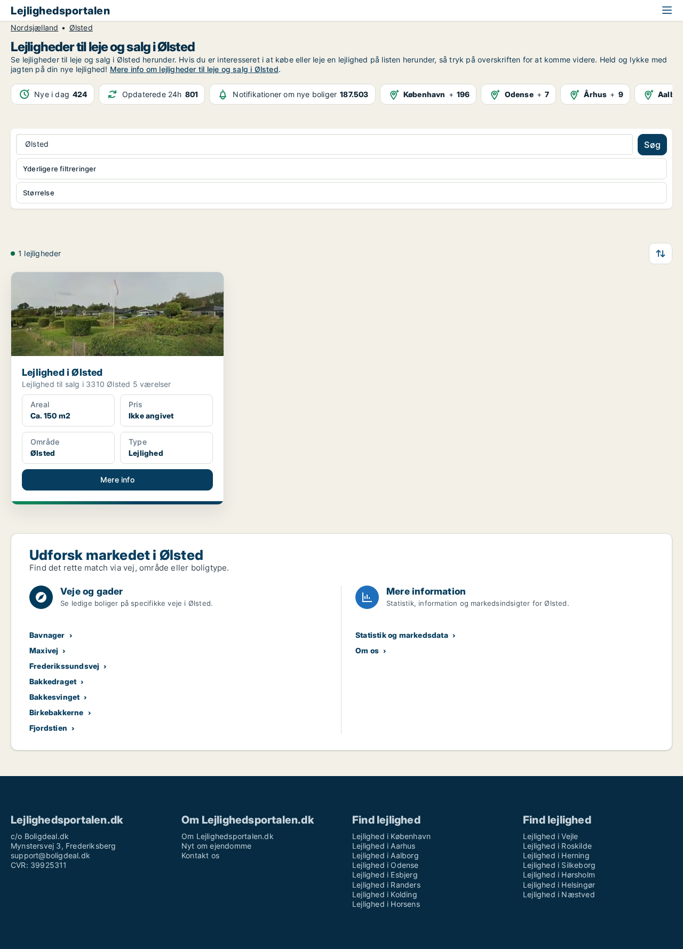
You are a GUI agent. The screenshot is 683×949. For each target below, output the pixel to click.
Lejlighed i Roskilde (557, 845)
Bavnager (47, 634)
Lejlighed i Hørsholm (559, 874)
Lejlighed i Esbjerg (385, 874)
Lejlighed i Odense (385, 864)
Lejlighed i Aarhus (384, 845)
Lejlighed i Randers (386, 884)
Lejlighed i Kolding (384, 894)
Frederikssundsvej (64, 665)
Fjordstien (48, 727)
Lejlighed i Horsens (386, 903)
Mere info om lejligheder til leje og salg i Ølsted (194, 69)
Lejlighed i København (391, 836)
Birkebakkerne (56, 712)
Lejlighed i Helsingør (559, 884)
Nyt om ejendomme (216, 845)
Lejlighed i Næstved (559, 894)
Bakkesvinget (54, 696)
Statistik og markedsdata (401, 634)
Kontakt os (200, 855)
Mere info (117, 479)
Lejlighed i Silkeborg (559, 864)
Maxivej (43, 650)
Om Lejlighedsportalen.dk (227, 836)
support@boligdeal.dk (50, 855)
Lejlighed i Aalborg (385, 855)
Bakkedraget (52, 681)
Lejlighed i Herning (556, 855)
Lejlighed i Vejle (550, 836)
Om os (367, 650)
